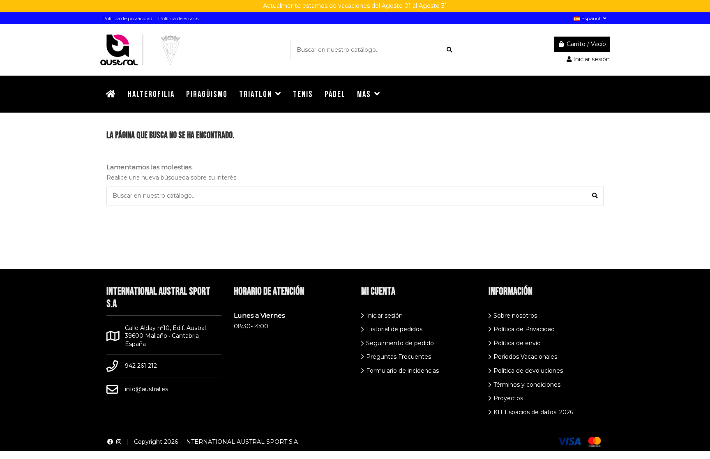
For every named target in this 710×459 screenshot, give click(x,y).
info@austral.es (146, 389)
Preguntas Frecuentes (398, 356)
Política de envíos (178, 18)
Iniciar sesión (384, 315)
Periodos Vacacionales (525, 356)
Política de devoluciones (528, 370)
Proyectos (508, 398)
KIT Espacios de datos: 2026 (533, 412)
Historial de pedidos (394, 329)
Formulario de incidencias (402, 370)
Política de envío (517, 343)
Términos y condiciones (526, 384)
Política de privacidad (127, 18)
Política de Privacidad (524, 329)
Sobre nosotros (515, 315)
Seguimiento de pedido (400, 343)
